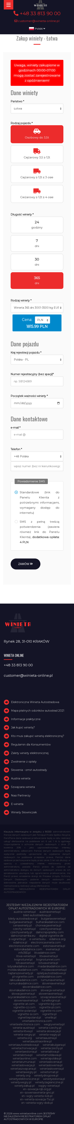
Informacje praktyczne (26, 719)
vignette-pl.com (50, 1007)
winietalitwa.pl (50, 1051)
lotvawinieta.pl (25, 963)
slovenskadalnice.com (37, 987)
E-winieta (17, 804)
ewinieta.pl (53, 949)
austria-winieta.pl (25, 912)
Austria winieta (20, 778)
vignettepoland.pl (29, 1017)
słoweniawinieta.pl (26, 1000)
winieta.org (24, 1038)
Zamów (24, 564)
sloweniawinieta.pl (50, 993)
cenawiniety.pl (22, 925)
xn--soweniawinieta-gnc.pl (37, 1092)
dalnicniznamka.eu (23, 935)
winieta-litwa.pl (23, 1031)
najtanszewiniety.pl (20, 973)
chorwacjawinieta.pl (48, 925)
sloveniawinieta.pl (53, 983)
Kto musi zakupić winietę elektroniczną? (37, 736)
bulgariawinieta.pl (20, 922)
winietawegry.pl (26, 1072)
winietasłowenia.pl (52, 1068)
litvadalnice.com (45, 952)
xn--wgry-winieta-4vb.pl (37, 1096)
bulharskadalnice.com (50, 922)
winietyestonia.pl (54, 1079)
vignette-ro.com (51, 1010)
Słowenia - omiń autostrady (29, 770)
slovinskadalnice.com (23, 990)
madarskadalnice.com (52, 966)
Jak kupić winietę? (23, 727)
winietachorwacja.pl (24, 1048)
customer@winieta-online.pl (38, 21)
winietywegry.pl (21, 1082)
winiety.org (23, 1075)
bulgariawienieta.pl (53, 918)
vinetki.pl (50, 1017)
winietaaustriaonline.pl (37, 1041)
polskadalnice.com (49, 976)
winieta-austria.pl (24, 1027)
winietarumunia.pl (23, 1062)
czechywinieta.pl (50, 929)
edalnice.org (57, 939)
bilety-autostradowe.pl (22, 918)
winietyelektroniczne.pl (24, 1079)
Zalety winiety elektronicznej (30, 753)
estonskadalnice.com (28, 949)
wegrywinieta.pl (54, 1024)
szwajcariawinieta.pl (53, 997)
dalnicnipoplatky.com (50, 932)
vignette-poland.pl (24, 1010)
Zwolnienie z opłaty (24, 761)
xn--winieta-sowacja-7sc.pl (37, 1099)
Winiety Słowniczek (24, 812)
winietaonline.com (25, 1058)
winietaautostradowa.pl (24, 1045)
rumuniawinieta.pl (52, 980)
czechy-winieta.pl (24, 929)
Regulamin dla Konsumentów (31, 744)
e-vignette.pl (17, 939)
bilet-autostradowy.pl (37, 915)
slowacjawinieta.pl (23, 993)
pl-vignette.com (23, 976)
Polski (38, 28)
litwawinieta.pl (48, 956)
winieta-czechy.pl (50, 1027)
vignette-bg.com (50, 1004)
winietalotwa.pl (22, 1055)
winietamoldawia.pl (48, 1055)
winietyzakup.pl (24, 1085)
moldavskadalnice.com (23, 969)
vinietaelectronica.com (37, 1021)
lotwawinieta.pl (48, 963)
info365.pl (24, 952)
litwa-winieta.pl (26, 956)
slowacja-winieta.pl (53, 990)
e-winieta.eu (37, 939)
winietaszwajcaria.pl (23, 1068)
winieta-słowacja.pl (48, 1031)
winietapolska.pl (51, 1058)
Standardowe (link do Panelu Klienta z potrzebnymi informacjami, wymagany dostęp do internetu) (40, 502)
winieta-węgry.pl (50, 1034)
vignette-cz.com (24, 1007)
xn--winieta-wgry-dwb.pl (37, 1102)
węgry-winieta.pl (49, 1085)
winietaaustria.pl (46, 1038)
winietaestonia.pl (26, 1051)
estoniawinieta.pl (54, 946)
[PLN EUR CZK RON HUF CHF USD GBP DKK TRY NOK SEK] (42, 320)
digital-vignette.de (51, 935)
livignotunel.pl (23, 959)
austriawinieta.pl (50, 912)
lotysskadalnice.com (21, 966)
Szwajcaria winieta (23, 787)
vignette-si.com (28, 1014)
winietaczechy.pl (52, 1048)
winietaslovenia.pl (50, 1062)
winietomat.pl (49, 1072)
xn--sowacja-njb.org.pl (37, 1089)
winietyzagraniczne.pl (49, 1082)
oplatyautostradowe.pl (51, 973)
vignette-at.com (24, 1004)
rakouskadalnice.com (23, 980)
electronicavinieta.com (46, 942)
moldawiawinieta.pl (54, 969)
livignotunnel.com (48, 959)
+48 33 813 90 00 (39, 13)
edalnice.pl (20, 942)
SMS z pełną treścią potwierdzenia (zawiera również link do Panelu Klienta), (40, 532)
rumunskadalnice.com (23, 983)
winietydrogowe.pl (46, 1075)
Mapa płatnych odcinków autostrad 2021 (37, 710)
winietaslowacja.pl (23, 1065)
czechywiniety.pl (21, 932)
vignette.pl (49, 1014)
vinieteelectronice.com (25, 1024)
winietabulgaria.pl (54, 1045)
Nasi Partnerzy (21, 795)
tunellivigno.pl (51, 1000)
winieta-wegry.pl (24, 1034)
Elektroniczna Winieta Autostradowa (35, 702)
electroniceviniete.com (24, 946)
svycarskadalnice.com (22, 997)
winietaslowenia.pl (50, 1065)
